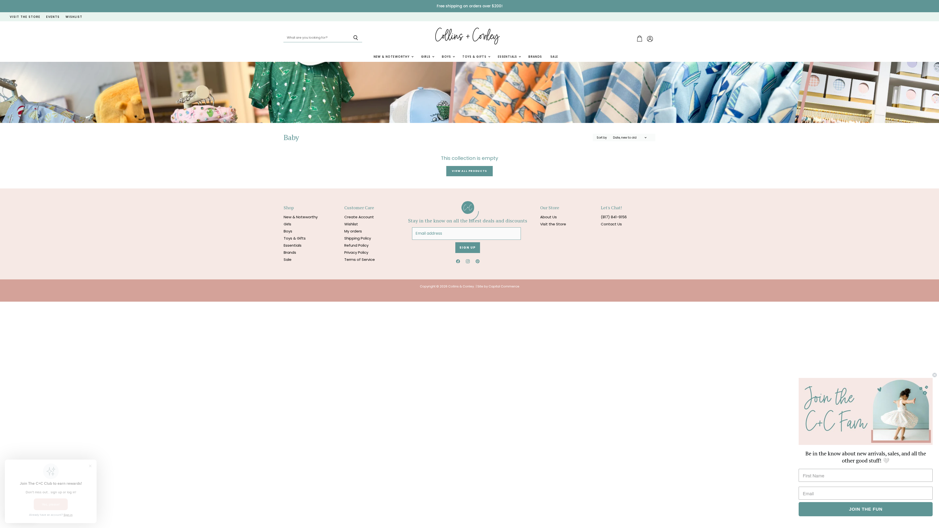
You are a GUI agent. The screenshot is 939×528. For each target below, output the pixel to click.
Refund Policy (356, 245)
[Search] (355, 37)
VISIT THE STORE (25, 17)
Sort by (602, 137)
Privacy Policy (356, 252)
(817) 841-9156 (614, 217)
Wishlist (351, 224)
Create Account (359, 217)
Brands (535, 57)
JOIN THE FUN (866, 509)
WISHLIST (74, 17)
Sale (554, 57)
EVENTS (53, 17)
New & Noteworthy (392, 57)
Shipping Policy (357, 238)
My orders (353, 231)
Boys (447, 57)
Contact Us (611, 224)
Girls (426, 57)
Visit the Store (553, 224)
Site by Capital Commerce (498, 286)
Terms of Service (359, 259)
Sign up (467, 247)
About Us (548, 217)
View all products (469, 171)
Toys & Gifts (474, 57)
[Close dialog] (934, 375)
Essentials (508, 57)
